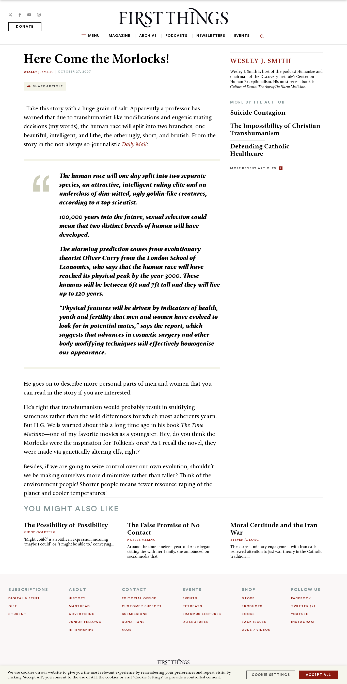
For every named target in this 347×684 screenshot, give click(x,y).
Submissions (135, 613)
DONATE (25, 26)
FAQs (127, 629)
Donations (133, 621)
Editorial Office (139, 598)
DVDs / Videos (256, 629)
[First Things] (173, 17)
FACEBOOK (301, 598)
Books (248, 613)
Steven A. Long (244, 539)
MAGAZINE (119, 36)
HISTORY (77, 598)
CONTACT (134, 590)
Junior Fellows (85, 621)
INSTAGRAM (302, 621)
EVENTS (192, 590)
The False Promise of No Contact (163, 528)
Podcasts (176, 36)
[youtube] (29, 15)
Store (248, 598)
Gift (12, 606)
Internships (81, 629)
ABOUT (77, 590)
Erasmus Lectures (202, 613)
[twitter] (10, 15)
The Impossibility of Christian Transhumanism (275, 129)
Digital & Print (24, 598)
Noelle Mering (141, 539)
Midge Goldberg (40, 532)
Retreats (192, 606)
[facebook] (20, 15)
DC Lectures (196, 621)
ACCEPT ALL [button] (318, 674)
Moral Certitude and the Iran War (274, 528)
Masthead (79, 606)
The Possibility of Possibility (66, 525)
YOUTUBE (299, 613)
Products (252, 606)
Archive (147, 36)
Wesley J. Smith (38, 72)
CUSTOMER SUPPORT (142, 606)
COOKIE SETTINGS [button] (271, 674)
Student (17, 613)
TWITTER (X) (303, 606)
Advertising (82, 613)
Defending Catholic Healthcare (259, 150)
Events (242, 36)
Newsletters (210, 36)
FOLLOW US (306, 590)
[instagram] (39, 15)
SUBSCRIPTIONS (28, 590)
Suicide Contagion (258, 112)
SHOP (249, 590)
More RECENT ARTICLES (253, 168)
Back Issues (254, 621)
